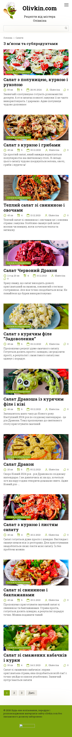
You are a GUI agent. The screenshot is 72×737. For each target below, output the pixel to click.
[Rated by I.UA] (27, 725)
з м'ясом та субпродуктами (18, 72)
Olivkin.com (40, 8)
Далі (31, 693)
